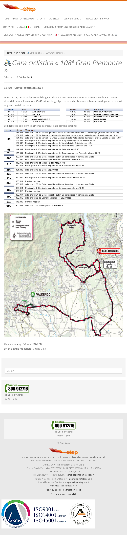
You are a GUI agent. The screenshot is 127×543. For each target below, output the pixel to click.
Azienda (54, 18)
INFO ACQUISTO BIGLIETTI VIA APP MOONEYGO (27, 35)
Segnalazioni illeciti (72, 489)
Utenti (41, 18)
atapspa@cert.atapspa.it (77, 482)
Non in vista (19, 52)
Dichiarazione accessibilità (63, 494)
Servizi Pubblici (73, 18)
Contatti (8, 26)
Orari (37, 26)
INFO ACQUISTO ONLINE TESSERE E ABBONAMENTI (69, 26)
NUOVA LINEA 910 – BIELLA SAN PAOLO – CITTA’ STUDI (86, 35)
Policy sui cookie (53, 489)
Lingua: (21, 26)
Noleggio (92, 18)
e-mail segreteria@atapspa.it (80, 474)
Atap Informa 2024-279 (29, 344)
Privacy (104, 18)
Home (6, 18)
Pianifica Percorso (23, 18)
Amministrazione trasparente (63, 485)
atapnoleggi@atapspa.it (80, 479)
